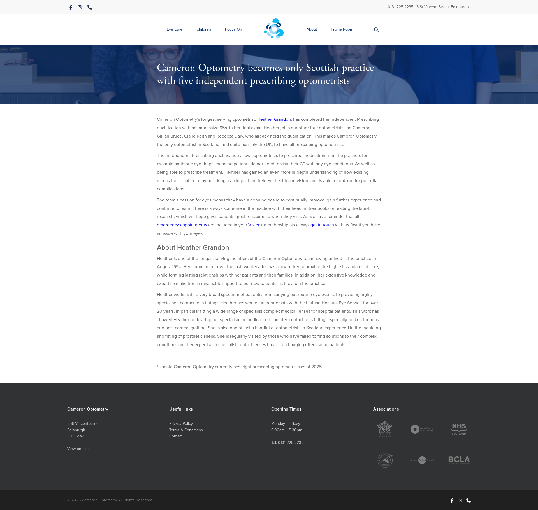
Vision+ (255, 225)
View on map (78, 448)
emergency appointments (182, 225)
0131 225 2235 (400, 7)
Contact (175, 436)
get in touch (322, 225)
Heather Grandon (274, 119)
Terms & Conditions (186, 430)
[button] (174, 29)
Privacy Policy (181, 423)
